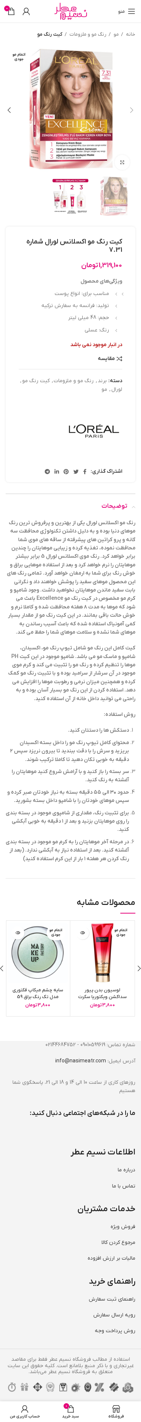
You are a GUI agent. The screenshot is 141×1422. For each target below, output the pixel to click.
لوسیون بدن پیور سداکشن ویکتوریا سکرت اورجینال (102, 997)
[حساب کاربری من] (26, 11)
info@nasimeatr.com (80, 1061)
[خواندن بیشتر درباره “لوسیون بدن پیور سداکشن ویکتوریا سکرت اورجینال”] (82, 932)
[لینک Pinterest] (66, 472)
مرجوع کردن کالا (118, 1242)
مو (115, 34)
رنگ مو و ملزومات (87, 34)
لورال (116, 389)
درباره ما (126, 1170)
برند (102, 380)
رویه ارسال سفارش (114, 1315)
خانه (130, 34)
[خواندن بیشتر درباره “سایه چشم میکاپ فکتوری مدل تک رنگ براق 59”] (17, 932)
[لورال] (94, 431)
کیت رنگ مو (49, 34)
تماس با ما (123, 1186)
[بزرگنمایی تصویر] (122, 162)
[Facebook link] (85, 472)
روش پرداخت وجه (115, 1330)
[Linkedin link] (56, 472)
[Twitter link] (76, 472)
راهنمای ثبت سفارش (112, 1299)
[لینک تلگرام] (47, 472)
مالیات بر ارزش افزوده (111, 1258)
